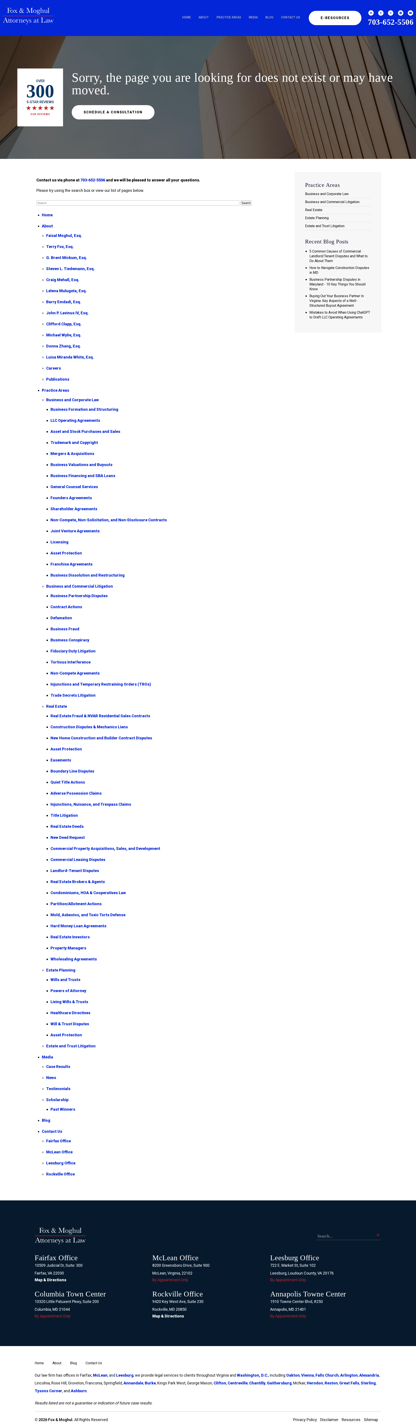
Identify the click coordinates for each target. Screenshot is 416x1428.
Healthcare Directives (70, 1013)
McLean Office (59, 1152)
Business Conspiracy (69, 640)
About (203, 17)
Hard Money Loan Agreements (78, 926)
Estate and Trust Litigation (71, 1046)
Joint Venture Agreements (75, 531)
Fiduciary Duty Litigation (73, 651)
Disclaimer (329, 1419)
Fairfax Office (58, 1141)
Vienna (307, 1375)
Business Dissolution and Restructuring (87, 575)
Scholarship (57, 1099)
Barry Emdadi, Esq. (63, 302)
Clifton (220, 1383)
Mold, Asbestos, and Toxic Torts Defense (87, 915)
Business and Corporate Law (72, 400)
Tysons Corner (48, 1391)
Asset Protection (66, 553)
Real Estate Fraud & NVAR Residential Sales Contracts (100, 716)
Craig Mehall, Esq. (62, 279)
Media (253, 17)
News (51, 1077)
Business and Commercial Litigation (79, 586)
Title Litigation (64, 815)
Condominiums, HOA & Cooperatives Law (88, 892)
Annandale (133, 1383)
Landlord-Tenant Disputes (74, 870)
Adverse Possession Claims (76, 793)
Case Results (58, 1066)
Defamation (61, 618)
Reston (331, 1383)
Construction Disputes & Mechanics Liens (89, 727)
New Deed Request (67, 837)
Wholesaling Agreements (73, 959)
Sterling (368, 1383)
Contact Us (290, 17)
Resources (351, 1419)
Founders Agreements (71, 498)
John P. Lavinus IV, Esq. (67, 313)
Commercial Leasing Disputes (77, 859)
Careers (53, 368)
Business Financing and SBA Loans (82, 475)
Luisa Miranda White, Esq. (70, 357)
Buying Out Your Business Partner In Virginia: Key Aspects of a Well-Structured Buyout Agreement (336, 301)
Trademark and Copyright (74, 442)
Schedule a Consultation (113, 112)
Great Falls (349, 1383)
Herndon (315, 1383)
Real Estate (56, 706)
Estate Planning (60, 970)
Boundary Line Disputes (72, 771)
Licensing (59, 542)
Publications (57, 379)
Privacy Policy (305, 1419)
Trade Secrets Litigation (73, 695)
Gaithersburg (279, 1383)
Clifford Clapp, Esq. (63, 324)
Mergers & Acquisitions (72, 453)
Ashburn (79, 1391)
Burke (150, 1383)
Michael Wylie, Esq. (63, 335)
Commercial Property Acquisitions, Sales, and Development (105, 848)
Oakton (293, 1375)
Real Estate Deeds (67, 826)
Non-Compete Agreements (75, 673)
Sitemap (371, 1419)
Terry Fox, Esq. (60, 246)
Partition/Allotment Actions (76, 903)
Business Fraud (64, 629)
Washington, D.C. (252, 1375)
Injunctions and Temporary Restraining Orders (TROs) (100, 684)
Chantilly (257, 1383)
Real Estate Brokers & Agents (77, 881)
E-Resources (335, 18)
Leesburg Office (60, 1163)
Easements (60, 760)
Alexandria (369, 1375)
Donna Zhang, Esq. (63, 346)
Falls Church (327, 1375)
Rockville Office (60, 1174)
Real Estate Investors (70, 937)
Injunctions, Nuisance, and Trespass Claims (90, 804)
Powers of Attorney (68, 990)
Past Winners (62, 1109)
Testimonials (58, 1088)
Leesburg (124, 1375)
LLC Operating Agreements (75, 420)
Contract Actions (66, 607)
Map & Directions (50, 1280)
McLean (100, 1375)
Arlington (349, 1375)
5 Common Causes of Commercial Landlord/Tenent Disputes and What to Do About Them (338, 256)
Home (186, 17)
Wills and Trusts (65, 979)
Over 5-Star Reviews (40, 97)
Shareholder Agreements (73, 509)
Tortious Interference (70, 662)
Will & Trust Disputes (69, 1024)
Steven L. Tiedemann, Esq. (70, 268)
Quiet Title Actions (67, 782)
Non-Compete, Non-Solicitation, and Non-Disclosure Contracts (108, 520)
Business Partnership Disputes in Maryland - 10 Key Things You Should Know (337, 284)
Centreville (238, 1383)
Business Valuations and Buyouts (81, 464)
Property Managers (68, 948)
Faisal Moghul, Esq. (64, 235)
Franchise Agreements (71, 564)
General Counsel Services (74, 486)
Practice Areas (228, 17)
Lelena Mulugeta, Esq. (66, 291)
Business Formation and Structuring (84, 409)
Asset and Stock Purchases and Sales (85, 431)
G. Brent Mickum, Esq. (66, 257)
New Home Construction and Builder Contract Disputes (101, 738)
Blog (269, 17)
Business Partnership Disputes (79, 595)
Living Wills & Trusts (69, 1001)
